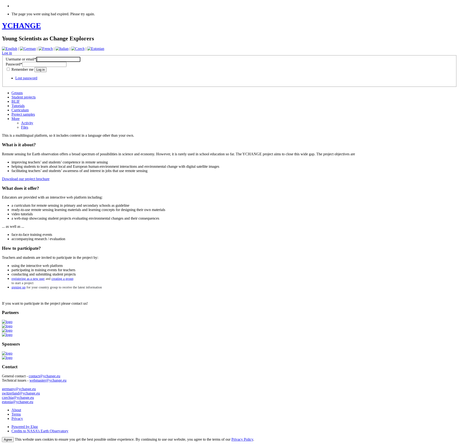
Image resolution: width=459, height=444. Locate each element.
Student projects (23, 97)
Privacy (17, 419)
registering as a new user (28, 279)
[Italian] (62, 49)
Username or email (21, 59)
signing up (18, 287)
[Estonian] (95, 49)
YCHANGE (21, 25)
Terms (16, 414)
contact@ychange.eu (44, 376)
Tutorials (18, 106)
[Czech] (78, 49)
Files (24, 127)
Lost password (26, 78)
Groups (17, 93)
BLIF (15, 101)
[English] (9, 49)
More (15, 119)
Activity (27, 123)
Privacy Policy (242, 439)
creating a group (62, 279)
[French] (45, 49)
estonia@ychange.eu (17, 402)
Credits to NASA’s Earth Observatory (39, 431)
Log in (7, 53)
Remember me (22, 69)
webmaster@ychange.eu (47, 380)
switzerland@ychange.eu (21, 393)
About (16, 410)
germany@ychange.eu (19, 389)
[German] (28, 49)
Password (14, 64)
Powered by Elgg (24, 427)
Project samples (23, 114)
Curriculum (20, 110)
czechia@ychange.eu (18, 397)
